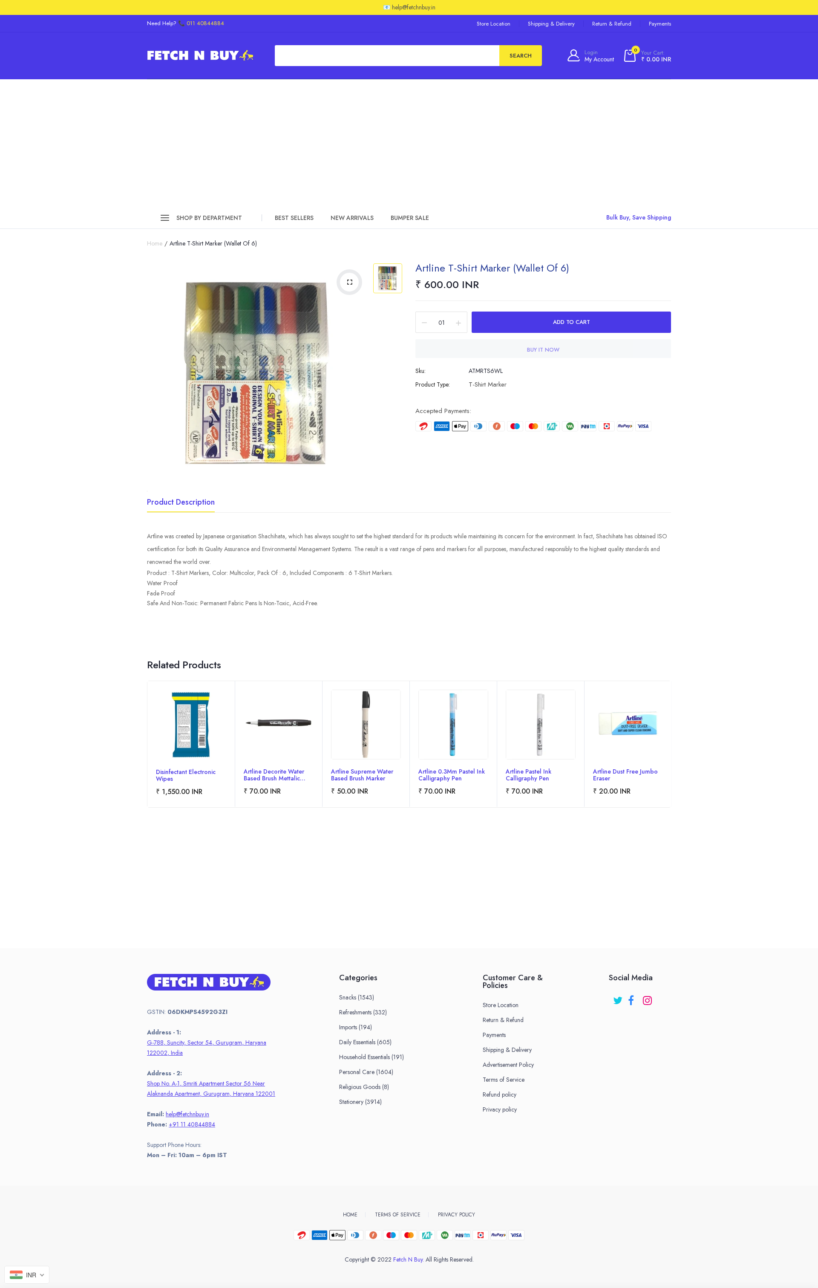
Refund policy (499, 1094)
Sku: (420, 371)
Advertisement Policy (508, 1064)
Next (670, 756)
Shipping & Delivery (551, 24)
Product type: (432, 384)
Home (154, 243)
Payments (660, 24)
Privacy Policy (456, 1214)
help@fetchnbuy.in (187, 1114)
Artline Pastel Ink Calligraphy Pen (528, 775)
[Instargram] (648, 997)
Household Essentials (371, 1057)
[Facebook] (633, 997)
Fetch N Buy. (408, 1259)
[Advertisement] (409, 143)
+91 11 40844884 (192, 1124)
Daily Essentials (365, 1042)
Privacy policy (500, 1109)
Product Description (181, 503)
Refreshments (363, 1012)
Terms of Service (503, 1079)
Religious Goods (364, 1087)
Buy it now (543, 350)
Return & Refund (611, 24)
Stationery (360, 1101)
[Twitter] (618, 997)
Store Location (493, 24)
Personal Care (366, 1072)
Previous (147, 756)
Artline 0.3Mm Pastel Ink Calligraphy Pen (451, 775)
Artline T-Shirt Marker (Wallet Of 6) (492, 267)
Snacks (356, 997)
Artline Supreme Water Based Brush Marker (362, 775)
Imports (355, 1027)
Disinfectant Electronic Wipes (186, 775)
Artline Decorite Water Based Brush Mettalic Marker (274, 775)
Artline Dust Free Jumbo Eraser (625, 775)
